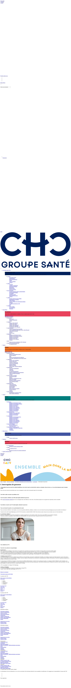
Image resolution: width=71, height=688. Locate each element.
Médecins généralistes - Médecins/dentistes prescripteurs (10, 645)
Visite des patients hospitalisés (14, 373)
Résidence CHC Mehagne (14, 408)
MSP (8, 341)
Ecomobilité (11, 293)
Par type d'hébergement (13, 424)
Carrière (8, 297)
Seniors (4, 394)
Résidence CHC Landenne (14, 339)
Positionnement (12, 278)
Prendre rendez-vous (8, 351)
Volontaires (2, 649)
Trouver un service (3, 613)
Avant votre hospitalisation (14, 368)
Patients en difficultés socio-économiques (16, 372)
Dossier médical (12, 386)
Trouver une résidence (11, 423)
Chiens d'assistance (12, 384)
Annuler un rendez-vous (13, 362)
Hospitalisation (9, 367)
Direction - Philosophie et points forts (15, 427)
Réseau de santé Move (13, 279)
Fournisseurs (2, 643)
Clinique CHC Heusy (13, 323)
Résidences (9, 401)
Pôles (10, 356)
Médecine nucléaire (12, 365)
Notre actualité (11, 306)
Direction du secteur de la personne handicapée (17, 450)
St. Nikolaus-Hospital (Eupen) (5, 661)
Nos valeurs (2, 595)
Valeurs (10, 280)
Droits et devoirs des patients (14, 388)
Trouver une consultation (13, 363)
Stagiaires (11, 302)
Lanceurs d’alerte (3, 623)
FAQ (10, 304)
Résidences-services (10, 411)
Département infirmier (13, 286)
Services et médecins (10, 353)
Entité (8, 437)
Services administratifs (4, 618)
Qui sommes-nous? (12, 277)
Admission (11, 369)
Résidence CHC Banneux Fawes (15, 335)
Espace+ (10, 377)
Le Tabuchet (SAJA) (13, 344)
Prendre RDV (2, 615)
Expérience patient (12, 294)
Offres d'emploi (12, 300)
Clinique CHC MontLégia (14, 324)
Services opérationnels (13, 319)
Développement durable (13, 292)
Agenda (1, 2)
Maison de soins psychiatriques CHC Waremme (17, 342)
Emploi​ (1, 619)
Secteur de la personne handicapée (13, 343)
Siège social (11, 318)
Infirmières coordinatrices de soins (15, 378)
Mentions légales (3, 622)
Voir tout (10, 282)
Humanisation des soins (13, 295)
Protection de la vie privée (5, 621)
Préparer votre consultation (14, 360)
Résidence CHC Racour (13, 410)
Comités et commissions (13, 285)
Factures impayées (12, 389)
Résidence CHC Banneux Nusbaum (15, 336)
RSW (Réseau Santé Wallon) (5, 663)
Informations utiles (10, 383)
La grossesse (35, 481)
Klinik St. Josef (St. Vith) (4, 660)
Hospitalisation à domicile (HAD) (15, 392)
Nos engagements (10, 290)
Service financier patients (13, 381)
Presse (1, 646)
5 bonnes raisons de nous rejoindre (15, 298)
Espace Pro (2, 0)
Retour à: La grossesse (4, 572)
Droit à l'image (11, 387)
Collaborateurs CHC (4, 642)
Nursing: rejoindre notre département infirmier (17, 301)
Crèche (10, 320)
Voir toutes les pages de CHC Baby (6, 574)
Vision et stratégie (12, 281)
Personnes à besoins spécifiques (14, 380)
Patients (4, 345)
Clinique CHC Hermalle (13, 322)
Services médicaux (12, 355)
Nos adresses (5, 309)
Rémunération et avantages (14, 299)
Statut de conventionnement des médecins (16, 357)
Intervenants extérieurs (4, 644)
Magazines (11, 308)
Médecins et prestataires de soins (15, 354)
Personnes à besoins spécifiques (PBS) (16, 446)
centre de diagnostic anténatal (8, 499)
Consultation (9, 359)
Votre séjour (11, 370)
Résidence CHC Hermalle (13, 337)
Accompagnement (10, 445)
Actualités (2, 1)
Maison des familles (12, 379)
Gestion (8, 283)
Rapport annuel (12, 288)
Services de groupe (12, 289)
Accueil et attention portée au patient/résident (17, 291)
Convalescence (9, 415)
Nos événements (12, 307)
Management (11, 287)
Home (1, 481)
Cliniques (8, 321)
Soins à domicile (10, 391)
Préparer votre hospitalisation (5, 617)
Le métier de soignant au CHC (14, 303)
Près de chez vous (12, 425)
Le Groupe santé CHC (7, 270)
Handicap (4, 439)
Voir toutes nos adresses (9, 315)
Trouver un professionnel (4, 612)
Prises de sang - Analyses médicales (15, 366)
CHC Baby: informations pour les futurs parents (17, 358)
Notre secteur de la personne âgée (13, 426)
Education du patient (13, 376)
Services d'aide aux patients (12, 375)
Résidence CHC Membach (14, 409)
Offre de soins (2, 587)
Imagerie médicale (12, 364)
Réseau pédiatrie (3, 647)
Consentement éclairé (13, 385)
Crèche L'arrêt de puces (13, 438)
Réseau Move (2, 82)
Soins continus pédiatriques (14, 393)
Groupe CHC (9, 317)
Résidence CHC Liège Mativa (14, 407)
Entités (8, 447)
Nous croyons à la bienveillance (6, 594)
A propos (8, 276)
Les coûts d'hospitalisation (13, 371)
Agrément (11, 284)
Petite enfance (2, 589)
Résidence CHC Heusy (13, 338)
